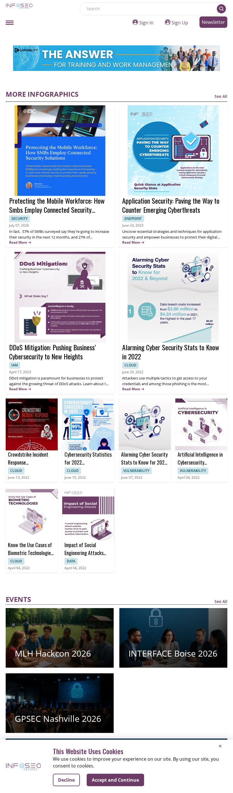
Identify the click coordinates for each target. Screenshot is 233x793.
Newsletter (213, 22)
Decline (66, 780)
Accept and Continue (115, 780)
